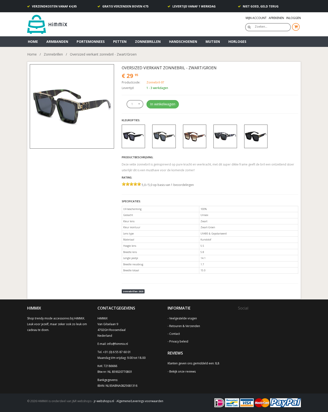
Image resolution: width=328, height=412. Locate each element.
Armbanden (57, 41)
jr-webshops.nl (104, 401)
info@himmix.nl (117, 344)
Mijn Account (256, 18)
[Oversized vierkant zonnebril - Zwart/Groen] (72, 106)
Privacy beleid (178, 341)
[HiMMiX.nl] (48, 24)
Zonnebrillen (148, 41)
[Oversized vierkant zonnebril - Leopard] (195, 136)
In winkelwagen (162, 103)
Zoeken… (261, 27)
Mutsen (213, 41)
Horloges (237, 41)
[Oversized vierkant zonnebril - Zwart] (133, 136)
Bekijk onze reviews (182, 371)
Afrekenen (276, 18)
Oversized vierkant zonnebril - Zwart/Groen (103, 54)
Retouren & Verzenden (184, 326)
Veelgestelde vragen (183, 318)
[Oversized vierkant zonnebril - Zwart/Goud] (256, 136)
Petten (120, 41)
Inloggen (293, 18)
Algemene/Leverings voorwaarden (139, 401)
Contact (174, 334)
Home (33, 41)
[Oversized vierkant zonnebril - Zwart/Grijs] (225, 136)
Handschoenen (183, 41)
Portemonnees (91, 41)
